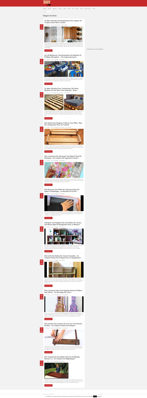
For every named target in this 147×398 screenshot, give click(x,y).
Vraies (94, 8)
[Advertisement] (95, 28)
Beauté (49, 8)
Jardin (64, 8)
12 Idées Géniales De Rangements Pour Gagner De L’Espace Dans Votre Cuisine (63, 22)
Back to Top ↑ (101, 394)
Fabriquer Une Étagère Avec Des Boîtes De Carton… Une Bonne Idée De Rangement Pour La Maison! (63, 224)
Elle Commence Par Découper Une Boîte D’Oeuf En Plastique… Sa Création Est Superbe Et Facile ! (63, 157)
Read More (99, 396)
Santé (81, 8)
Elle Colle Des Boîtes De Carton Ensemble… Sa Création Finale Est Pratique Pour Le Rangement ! (62, 257)
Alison (48, 25)
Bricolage (55, 8)
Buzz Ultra (45, 394)
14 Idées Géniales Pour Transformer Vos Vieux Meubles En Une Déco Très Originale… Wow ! (61, 89)
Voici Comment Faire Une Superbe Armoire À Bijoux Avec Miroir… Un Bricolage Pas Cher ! (63, 291)
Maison (69, 8)
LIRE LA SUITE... (48, 50)
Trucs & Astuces (87, 8)
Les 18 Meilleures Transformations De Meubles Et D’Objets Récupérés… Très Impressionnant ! (62, 56)
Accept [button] (95, 396)
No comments (64, 25)
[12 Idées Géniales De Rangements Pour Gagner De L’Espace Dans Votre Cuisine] (64, 35)
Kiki (48, 92)
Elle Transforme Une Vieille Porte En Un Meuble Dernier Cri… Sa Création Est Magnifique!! (62, 358)
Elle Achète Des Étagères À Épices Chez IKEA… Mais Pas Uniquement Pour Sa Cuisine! (63, 124)
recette (77, 8)
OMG (73, 8)
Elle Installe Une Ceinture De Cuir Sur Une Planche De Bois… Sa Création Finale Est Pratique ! (63, 325)
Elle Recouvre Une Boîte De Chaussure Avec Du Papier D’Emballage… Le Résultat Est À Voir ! (61, 190)
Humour (59, 8)
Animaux (44, 8)
